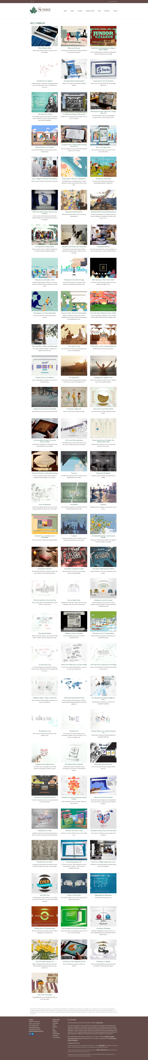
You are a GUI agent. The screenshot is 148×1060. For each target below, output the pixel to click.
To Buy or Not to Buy (74, 895)
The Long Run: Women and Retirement (44, 346)
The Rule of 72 (74, 731)
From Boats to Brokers (44, 569)
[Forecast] (74, 461)
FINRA (100, 1045)
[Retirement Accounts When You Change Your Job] (103, 101)
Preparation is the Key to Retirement (74, 178)
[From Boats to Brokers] (45, 557)
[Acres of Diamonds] (45, 492)
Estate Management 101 (74, 862)
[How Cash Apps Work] (103, 135)
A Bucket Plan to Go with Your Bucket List (103, 731)
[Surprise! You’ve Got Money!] (45, 366)
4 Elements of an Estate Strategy (74, 280)
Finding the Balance (103, 246)
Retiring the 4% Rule (44, 830)
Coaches (74, 536)
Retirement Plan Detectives (74, 212)
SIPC (104, 1045)
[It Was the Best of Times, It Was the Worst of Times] (45, 428)
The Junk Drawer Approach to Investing (103, 664)
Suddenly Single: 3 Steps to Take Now (45, 698)
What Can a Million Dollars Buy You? (103, 862)
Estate (54, 1025)
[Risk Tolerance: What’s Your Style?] (103, 268)
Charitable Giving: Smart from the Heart (103, 830)
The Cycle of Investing (45, 995)
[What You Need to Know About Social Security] (45, 200)
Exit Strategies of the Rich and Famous (74, 928)
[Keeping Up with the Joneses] (103, 588)
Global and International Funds (74, 698)
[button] (72, 11)
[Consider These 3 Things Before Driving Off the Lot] (74, 134)
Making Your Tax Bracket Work (44, 928)
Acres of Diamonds (45, 504)
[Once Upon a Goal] (74, 334)
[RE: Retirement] (74, 366)
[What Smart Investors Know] (103, 752)
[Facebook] (33, 1)
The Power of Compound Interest (44, 797)
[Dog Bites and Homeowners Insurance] (74, 235)
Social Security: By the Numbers (103, 81)
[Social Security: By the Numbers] (103, 69)
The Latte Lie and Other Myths (103, 409)
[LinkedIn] (31, 1)
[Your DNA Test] (45, 883)
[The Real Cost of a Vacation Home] (103, 621)
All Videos (55, 1035)
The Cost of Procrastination (74, 440)
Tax (53, 1028)
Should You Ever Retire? (45, 81)
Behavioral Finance (74, 48)
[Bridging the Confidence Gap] (103, 366)
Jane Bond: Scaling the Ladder (74, 569)
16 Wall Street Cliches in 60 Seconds (74, 114)
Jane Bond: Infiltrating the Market (103, 569)
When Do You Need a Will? (74, 830)
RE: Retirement (74, 377)
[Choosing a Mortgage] (103, 916)
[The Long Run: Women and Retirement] (45, 334)
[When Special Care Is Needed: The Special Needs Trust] (103, 428)
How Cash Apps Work (103, 147)
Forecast (74, 473)
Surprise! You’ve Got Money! (44, 377)
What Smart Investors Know (103, 764)
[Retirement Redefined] (103, 461)
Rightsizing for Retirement (103, 895)
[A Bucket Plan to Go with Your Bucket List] (103, 719)
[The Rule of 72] (74, 719)
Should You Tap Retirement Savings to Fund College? (103, 48)
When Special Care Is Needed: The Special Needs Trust (103, 441)
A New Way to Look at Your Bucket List (103, 346)
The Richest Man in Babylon (74, 764)
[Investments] (74, 492)
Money (54, 1030)
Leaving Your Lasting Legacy (44, 246)
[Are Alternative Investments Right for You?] (103, 686)
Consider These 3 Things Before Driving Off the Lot (74, 145)
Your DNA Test (44, 895)
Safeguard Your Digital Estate (44, 764)
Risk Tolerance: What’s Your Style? (103, 280)
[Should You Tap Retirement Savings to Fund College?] (103, 36)
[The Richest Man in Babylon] (74, 752)
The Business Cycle (45, 731)
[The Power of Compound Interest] (45, 785)
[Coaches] (74, 524)
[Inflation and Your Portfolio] (74, 621)
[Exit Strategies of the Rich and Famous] (74, 916)
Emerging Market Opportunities (74, 81)
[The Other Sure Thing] (45, 102)
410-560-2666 (114, 1)
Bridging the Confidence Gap (103, 377)
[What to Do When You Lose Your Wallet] (74, 653)
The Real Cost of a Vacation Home (103, 633)
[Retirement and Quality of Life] (45, 268)
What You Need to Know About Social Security (45, 212)
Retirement (55, 1021)
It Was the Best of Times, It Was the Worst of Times (45, 441)
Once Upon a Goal (74, 346)
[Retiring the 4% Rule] (45, 819)
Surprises (103, 504)
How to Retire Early (74, 600)
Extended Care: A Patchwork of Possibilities (45, 536)
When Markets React (44, 48)
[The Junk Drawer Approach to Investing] (103, 653)
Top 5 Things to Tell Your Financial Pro (44, 178)
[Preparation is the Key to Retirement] (74, 167)
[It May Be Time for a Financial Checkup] (45, 461)
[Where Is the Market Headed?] (103, 785)
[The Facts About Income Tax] (45, 949)
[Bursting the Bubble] (45, 621)
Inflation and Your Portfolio (74, 633)
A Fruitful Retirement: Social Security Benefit (103, 536)
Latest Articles (56, 1033)
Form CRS (73, 1019)
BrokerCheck (99, 1022)
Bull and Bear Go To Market (45, 147)
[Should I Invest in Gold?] (45, 850)
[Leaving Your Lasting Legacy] (45, 235)
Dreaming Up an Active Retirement (45, 313)
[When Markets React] (45, 36)
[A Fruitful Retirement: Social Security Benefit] (103, 524)
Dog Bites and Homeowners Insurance (74, 246)
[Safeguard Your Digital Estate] (45, 752)
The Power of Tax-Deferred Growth (74, 961)
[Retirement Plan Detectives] (74, 200)
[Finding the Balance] (103, 235)
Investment (55, 1023)
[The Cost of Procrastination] (74, 428)
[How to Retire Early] (74, 588)
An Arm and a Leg (45, 664)
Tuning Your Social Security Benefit (44, 409)
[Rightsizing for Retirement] (103, 883)
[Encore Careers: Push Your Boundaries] (74, 301)
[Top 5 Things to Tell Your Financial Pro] (45, 167)
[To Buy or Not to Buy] (74, 883)
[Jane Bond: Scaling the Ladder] (74, 557)
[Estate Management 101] (74, 850)
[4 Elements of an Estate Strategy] (74, 268)
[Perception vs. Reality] (103, 949)
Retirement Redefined (103, 473)
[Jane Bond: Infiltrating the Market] (103, 557)
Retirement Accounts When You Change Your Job (103, 112)
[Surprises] (103, 492)
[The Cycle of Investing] (45, 983)
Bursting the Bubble (44, 633)
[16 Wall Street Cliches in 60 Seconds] (74, 102)
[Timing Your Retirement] (103, 167)
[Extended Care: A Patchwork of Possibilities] (45, 524)
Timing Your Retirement (103, 178)
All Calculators (56, 1037)
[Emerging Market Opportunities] (74, 69)
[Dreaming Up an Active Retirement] (45, 301)
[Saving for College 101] (74, 397)
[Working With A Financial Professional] (103, 200)
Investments (74, 504)
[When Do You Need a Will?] (74, 819)
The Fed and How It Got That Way (45, 600)
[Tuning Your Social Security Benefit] (45, 397)
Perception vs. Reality (103, 961)
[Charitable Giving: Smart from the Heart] (103, 819)
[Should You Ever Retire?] (45, 69)
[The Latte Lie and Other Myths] (103, 397)
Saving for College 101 (74, 409)
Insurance (55, 1026)
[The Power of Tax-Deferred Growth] (74, 949)
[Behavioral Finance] (74, 36)
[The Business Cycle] (45, 719)
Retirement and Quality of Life (44, 280)
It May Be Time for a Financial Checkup (45, 473)
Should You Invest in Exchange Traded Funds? (74, 798)
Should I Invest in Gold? (44, 862)
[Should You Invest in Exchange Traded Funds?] (74, 785)
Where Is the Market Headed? (103, 797)
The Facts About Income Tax (45, 961)
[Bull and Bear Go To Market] (45, 135)
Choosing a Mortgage (103, 928)
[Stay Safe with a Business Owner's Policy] (103, 301)
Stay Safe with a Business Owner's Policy (103, 313)
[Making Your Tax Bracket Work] (45, 916)
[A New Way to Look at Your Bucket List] (103, 334)
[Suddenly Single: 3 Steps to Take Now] (45, 686)
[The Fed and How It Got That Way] (45, 588)
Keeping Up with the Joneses (103, 600)
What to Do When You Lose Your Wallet (74, 664)
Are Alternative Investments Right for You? (103, 698)
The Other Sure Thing (45, 114)
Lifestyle (55, 1032)
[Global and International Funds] (74, 686)
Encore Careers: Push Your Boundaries (74, 313)
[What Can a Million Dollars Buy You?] (103, 850)
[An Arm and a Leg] (45, 653)
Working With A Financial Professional (103, 212)
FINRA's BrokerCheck (102, 1049)
